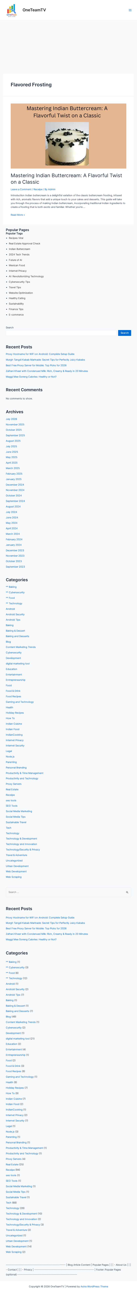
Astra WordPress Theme (94, 1286)
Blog (8, 641)
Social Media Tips (16, 816)
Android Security (15, 614)
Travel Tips (15, 287)
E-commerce (16, 314)
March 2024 (13, 533)
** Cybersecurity (15, 592)
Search (10, 327)
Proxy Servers (14, 783)
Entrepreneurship (15, 679)
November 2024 (15, 490)
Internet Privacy (18, 270)
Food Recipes (13, 696)
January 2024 (14, 544)
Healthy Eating (17, 298)
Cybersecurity (14, 652)
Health (9, 707)
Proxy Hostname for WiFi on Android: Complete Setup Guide (40, 354)
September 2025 (15, 435)
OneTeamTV (34, 10)
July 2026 (11, 419)
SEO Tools (12, 805)
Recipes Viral (16, 238)
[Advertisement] (68, 45)
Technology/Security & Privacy (23, 849)
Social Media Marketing (19, 811)
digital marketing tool (18, 663)
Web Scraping (14, 876)
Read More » (18, 214)
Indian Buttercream (19, 249)
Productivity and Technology (22, 778)
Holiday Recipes (15, 712)
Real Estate (12, 789)
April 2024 (12, 528)
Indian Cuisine (14, 723)
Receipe (38, 189)
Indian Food (12, 729)
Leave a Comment (21, 189)
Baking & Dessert (15, 630)
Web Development (16, 871)
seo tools (11, 800)
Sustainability (16, 303)
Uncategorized (14, 860)
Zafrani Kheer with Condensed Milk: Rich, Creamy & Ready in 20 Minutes (47, 371)
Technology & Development (21, 838)
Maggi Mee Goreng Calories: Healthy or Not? (31, 376)
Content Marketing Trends (21, 647)
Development (13, 658)
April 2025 (12, 462)
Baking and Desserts (17, 636)
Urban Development (17, 866)
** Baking (11, 586)
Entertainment (14, 674)
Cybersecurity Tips (19, 281)
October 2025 (14, 429)
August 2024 (13, 506)
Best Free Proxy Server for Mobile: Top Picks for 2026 (36, 365)
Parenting (11, 762)
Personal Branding (16, 767)
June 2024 (12, 517)
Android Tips (13, 619)
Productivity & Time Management (24, 773)
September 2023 (15, 566)
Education (11, 669)
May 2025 (11, 457)
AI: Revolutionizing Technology (26, 276)
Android (10, 608)
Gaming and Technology (20, 701)
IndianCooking (14, 734)
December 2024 (15, 484)
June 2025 (12, 451)
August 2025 (13, 440)
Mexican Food (17, 265)
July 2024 (11, 512)
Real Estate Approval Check (24, 243)
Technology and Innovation (21, 844)
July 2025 (11, 446)
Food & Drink (13, 690)
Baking (10, 625)
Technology (12, 833)
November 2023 (15, 555)
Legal (9, 751)
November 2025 (15, 424)
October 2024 (14, 495)
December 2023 (15, 550)
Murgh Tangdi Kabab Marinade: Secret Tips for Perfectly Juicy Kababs (45, 359)
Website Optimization (21, 292)
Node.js (10, 756)
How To (10, 718)
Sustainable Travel (16, 822)
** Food (10, 597)
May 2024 (11, 522)
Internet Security (15, 745)
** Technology (14, 603)
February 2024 (14, 539)
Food (9, 685)
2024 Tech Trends (19, 254)
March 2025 (13, 468)
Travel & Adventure (16, 855)
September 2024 (15, 501)
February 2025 (14, 473)
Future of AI (15, 260)
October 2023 (14, 561)
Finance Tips (16, 309)
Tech (8, 827)
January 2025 (14, 479)
